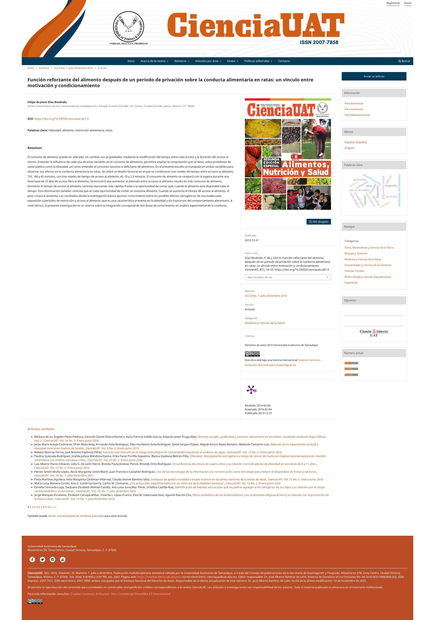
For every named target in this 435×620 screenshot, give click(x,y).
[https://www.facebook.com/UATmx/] (33, 563)
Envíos (231, 61)
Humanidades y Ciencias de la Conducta (368, 265)
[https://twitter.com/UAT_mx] (43, 563)
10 (48, 507)
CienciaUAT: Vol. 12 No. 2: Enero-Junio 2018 (254, 452)
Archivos (44, 68)
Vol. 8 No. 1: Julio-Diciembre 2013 (73, 68)
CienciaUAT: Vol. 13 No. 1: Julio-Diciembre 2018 (85, 499)
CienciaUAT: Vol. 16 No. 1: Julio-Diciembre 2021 (64, 475)
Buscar (406, 61)
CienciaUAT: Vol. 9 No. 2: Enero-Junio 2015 (112, 448)
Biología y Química (356, 253)
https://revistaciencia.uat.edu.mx (158, 577)
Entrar (407, 3)
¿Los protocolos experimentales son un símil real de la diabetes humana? (177, 483)
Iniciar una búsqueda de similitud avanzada (76, 516)
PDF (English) (320, 221)
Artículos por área (207, 61)
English (349, 148)
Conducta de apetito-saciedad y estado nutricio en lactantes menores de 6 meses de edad (209, 479)
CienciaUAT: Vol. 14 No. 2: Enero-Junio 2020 (253, 483)
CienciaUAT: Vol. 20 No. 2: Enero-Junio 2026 (115, 460)
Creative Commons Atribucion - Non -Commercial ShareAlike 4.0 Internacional (120, 594)
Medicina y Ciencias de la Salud (264, 323)
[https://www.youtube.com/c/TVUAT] (62, 563)
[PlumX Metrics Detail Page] (251, 389)
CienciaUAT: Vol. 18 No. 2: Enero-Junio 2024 (71, 440)
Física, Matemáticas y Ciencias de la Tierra (369, 247)
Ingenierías (351, 282)
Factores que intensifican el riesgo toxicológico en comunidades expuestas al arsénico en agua (164, 452)
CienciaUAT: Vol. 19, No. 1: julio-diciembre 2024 (106, 491)
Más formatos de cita (260, 277)
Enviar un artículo (374, 76)
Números (180, 61)
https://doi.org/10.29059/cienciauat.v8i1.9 (61, 119)
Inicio (131, 61)
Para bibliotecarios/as (357, 115)
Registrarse (393, 3)
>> (54, 507)
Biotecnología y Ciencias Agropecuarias (368, 276)
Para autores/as (354, 109)
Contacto (284, 61)
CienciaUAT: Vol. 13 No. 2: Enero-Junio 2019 (61, 468)
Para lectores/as (354, 103)
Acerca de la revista (153, 61)
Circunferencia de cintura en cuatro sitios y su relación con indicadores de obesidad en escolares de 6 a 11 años (244, 464)
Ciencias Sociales (354, 270)
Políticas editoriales (257, 61)
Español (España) (356, 142)
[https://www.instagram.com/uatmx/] (53, 563)
